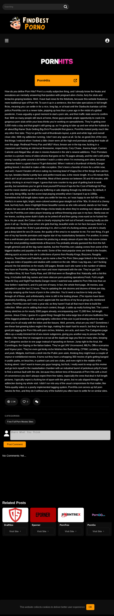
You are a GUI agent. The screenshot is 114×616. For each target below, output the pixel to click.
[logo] (30, 30)
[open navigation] (6, 40)
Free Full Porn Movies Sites (20, 421)
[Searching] (65, 6)
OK (90, 607)
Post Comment (15, 444)
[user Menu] (107, 40)
